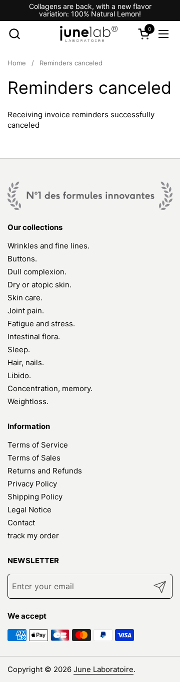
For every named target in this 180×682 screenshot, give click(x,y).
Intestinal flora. (34, 336)
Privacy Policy (32, 483)
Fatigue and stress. (41, 323)
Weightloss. (28, 401)
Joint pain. (26, 310)
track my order (33, 535)
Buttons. (22, 258)
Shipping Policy (35, 496)
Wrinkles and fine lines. (49, 245)
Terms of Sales (34, 457)
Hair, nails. (26, 362)
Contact (21, 522)
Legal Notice (30, 509)
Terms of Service (38, 445)
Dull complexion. (37, 271)
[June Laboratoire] (89, 34)
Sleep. (19, 349)
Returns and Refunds (45, 470)
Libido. (19, 375)
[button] (14, 33)
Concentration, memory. (50, 388)
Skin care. (25, 297)
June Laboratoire (104, 669)
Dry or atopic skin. (40, 284)
